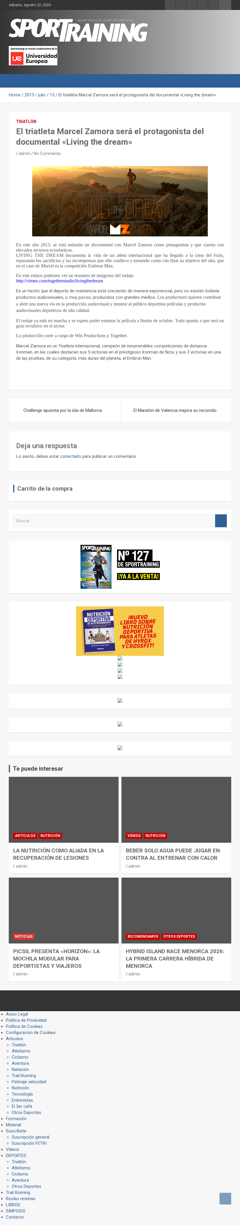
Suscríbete (16, 1131)
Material (13, 1124)
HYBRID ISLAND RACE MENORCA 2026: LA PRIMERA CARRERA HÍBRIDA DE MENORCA (175, 958)
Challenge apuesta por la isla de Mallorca (62, 410)
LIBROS (13, 1204)
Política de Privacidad (26, 1020)
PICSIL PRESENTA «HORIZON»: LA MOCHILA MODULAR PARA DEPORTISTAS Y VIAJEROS (56, 958)
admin (24, 153)
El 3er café (22, 1106)
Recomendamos (143, 936)
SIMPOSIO (15, 1211)
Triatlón (26, 121)
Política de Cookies (24, 1026)
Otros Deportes (179, 936)
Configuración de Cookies (31, 1032)
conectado (70, 456)
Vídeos (134, 836)
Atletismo (21, 1051)
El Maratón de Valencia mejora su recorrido (175, 410)
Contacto (15, 1217)
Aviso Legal (17, 1014)
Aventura (20, 1063)
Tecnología (22, 1094)
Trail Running (24, 1075)
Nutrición (50, 836)
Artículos (25, 836)
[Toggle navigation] (16, 81)
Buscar (221, 521)
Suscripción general (30, 1137)
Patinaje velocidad (29, 1081)
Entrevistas (22, 1100)
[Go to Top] (225, 1198)
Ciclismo (20, 1057)
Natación (20, 1069)
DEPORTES (16, 1155)
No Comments (47, 153)
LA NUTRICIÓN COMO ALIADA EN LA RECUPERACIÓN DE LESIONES (58, 854)
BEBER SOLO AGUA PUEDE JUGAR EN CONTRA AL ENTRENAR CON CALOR (173, 854)
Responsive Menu (225, 5)
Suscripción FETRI (29, 1143)
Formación (16, 1118)
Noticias (23, 936)
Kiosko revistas (20, 1198)
